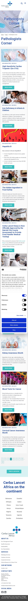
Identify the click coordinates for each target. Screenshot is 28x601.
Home (2, 34)
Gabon (19, 502)
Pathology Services (5, 554)
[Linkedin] (5, 592)
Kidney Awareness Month (12, 353)
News (6, 34)
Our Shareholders (5, 549)
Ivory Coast (19, 505)
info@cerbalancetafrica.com (8, 585)
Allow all (14, 320)
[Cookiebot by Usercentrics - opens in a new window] (20, 270)
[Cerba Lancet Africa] (6, 5)
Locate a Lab (4, 568)
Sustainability (4, 546)
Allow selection (14, 325)
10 (2, 462)
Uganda (19, 515)
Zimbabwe (19, 518)
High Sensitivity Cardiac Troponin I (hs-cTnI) (12, 67)
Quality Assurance (5, 544)
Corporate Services (5, 560)
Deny (14, 330)
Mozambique (19, 508)
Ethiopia (8, 502)
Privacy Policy (23, 598)
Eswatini (19, 498)
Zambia (8, 518)
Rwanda (19, 512)
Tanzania (8, 515)
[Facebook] (2, 592)
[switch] (24, 300)
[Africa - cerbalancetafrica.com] (11, 531)
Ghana (9, 505)
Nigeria (8, 512)
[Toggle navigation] (25, 3)
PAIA (8, 598)
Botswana (9, 498)
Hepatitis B (6, 146)
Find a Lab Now (14, 471)
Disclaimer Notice (14, 598)
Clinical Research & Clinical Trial (9, 562)
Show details (20, 315)
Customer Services (5, 557)
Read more (8, 87)
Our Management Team (7, 541)
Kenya (9, 508)
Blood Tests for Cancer (11, 389)
